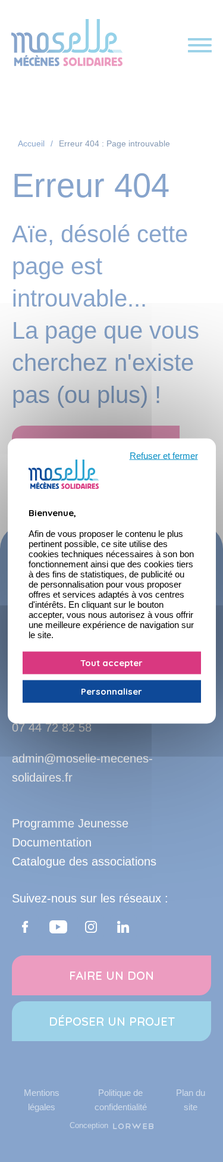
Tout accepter (111, 663)
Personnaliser (111, 691)
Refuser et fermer (164, 456)
